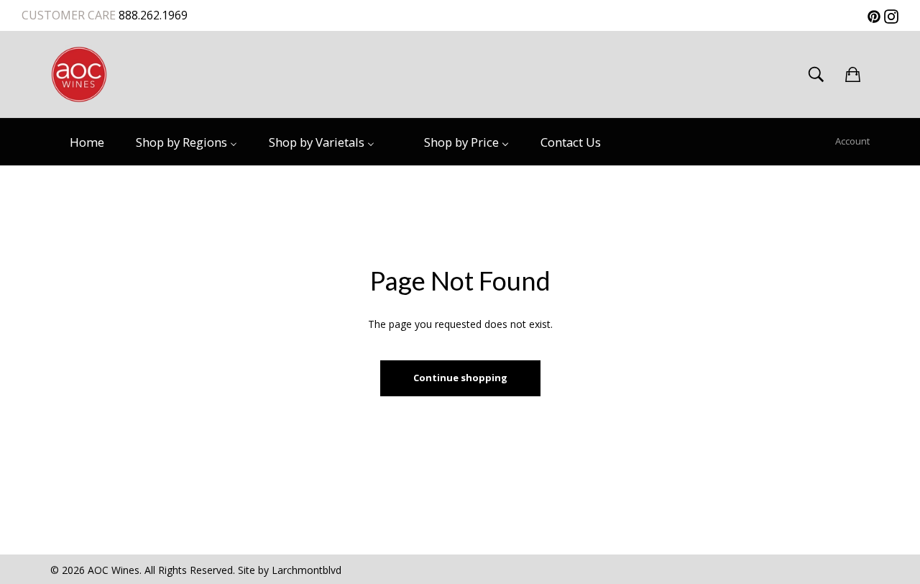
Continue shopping (460, 377)
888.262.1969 (152, 15)
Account (852, 140)
